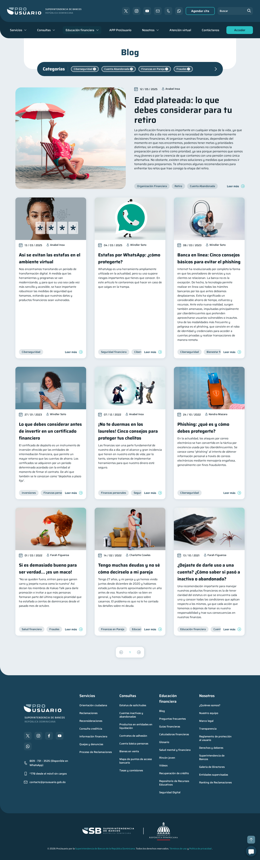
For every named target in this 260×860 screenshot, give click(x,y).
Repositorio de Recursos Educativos (174, 783)
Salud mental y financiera (174, 750)
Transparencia (207, 729)
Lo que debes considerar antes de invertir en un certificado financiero (50, 431)
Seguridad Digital (169, 792)
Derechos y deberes (211, 748)
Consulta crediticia (90, 729)
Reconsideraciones (90, 721)
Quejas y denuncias (91, 744)
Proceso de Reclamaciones (95, 752)
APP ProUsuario (120, 30)
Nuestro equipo (208, 713)
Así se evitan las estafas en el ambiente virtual (49, 258)
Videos (163, 765)
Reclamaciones (88, 713)
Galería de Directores (212, 767)
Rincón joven (167, 758)
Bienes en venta (129, 751)
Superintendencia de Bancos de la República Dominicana (105, 848)
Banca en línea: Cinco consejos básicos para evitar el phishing (209, 258)
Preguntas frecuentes (172, 719)
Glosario (164, 742)
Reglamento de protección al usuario (215, 738)
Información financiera (93, 736)
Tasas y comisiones (131, 770)
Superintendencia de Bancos (212, 757)
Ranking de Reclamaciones (215, 782)
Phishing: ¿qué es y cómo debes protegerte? (203, 428)
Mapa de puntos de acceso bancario (136, 761)
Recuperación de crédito (174, 773)
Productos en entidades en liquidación (136, 726)
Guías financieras (169, 726)
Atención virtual (180, 30)
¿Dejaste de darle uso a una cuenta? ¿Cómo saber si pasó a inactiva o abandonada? (208, 572)
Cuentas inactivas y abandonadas (131, 715)
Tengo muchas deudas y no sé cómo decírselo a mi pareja (129, 568)
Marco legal (206, 721)
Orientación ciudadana (93, 705)
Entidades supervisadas (213, 775)
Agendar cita (200, 11)
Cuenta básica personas (133, 743)
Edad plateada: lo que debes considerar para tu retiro (183, 110)
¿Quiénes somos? (209, 705)
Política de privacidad (200, 848)
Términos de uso (178, 848)
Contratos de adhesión (133, 736)
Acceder (238, 31)
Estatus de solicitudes (132, 705)
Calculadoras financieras (174, 734)
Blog (162, 711)
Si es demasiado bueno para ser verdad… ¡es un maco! (48, 568)
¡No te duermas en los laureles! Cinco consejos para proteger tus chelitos (128, 431)
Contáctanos (210, 30)
